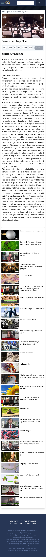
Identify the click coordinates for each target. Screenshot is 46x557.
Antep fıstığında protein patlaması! (32, 297)
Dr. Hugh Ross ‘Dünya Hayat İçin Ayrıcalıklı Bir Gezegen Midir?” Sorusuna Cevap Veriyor (31, 288)
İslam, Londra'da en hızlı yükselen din (32, 454)
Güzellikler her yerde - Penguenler (32, 308)
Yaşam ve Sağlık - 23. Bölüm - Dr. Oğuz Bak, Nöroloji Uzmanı (32, 420)
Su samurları (24, 408)
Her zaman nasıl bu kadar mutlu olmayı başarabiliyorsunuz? (31, 442)
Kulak (10, 47)
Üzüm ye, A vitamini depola (30, 475)
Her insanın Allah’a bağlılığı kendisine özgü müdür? (29, 343)
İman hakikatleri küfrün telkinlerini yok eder (32, 387)
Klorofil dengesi (25, 430)
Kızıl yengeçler (25, 364)
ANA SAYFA (14, 521)
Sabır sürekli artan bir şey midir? (31, 497)
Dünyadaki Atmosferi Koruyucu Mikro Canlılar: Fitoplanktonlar (31, 243)
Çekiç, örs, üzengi (26, 275)
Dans (4, 47)
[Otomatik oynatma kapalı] (4, 36)
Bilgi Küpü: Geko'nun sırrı (29, 464)
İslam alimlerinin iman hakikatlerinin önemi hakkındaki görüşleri (31, 266)
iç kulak (24, 47)
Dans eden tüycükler (21, 11)
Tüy (19, 47)
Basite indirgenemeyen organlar (31, 231)
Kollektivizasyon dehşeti (28, 320)
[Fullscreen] (42, 36)
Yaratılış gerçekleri (26, 353)
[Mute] (7, 33)
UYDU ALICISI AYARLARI (28, 521)
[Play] (3, 32)
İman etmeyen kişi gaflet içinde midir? (31, 332)
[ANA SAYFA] (7, 2)
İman (30, 47)
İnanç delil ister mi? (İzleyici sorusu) (29, 254)
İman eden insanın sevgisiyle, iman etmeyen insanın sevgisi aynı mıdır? (32, 488)
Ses (15, 47)
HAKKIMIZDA (14, 524)
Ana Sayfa (6, 11)
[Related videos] (4, 16)
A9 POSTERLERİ (25, 524)
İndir (38, 48)
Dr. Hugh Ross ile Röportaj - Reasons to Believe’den (30, 398)
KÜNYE (34, 524)
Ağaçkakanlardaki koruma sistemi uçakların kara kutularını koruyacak (32, 376)
